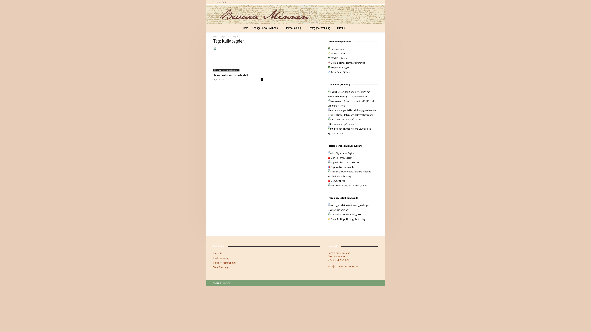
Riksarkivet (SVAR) (357, 185)
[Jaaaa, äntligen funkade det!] (238, 59)
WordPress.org (221, 267)
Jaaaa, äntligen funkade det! (230, 75)
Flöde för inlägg (221, 258)
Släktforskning (293, 28)
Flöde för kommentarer (224, 262)
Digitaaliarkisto (352, 162)
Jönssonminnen (338, 48)
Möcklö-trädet (337, 53)
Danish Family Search (341, 157)
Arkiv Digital (348, 153)
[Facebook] (375, 2)
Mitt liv (341, 28)
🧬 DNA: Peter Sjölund (339, 72)
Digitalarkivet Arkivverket (342, 167)
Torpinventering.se (339, 67)
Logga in (217, 253)
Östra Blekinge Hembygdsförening (347, 62)
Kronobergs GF (353, 214)
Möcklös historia (338, 58)
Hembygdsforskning (319, 28)
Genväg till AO (337, 180)
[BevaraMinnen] (295, 14)
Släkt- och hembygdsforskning (226, 70)
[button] (374, 28)
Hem (245, 28)
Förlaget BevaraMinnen (265, 28)
